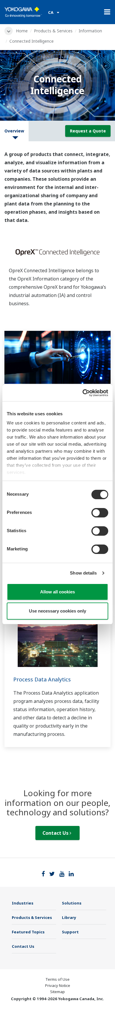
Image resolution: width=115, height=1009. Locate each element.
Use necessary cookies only (57, 610)
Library (69, 917)
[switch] (99, 512)
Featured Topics (28, 932)
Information (90, 31)
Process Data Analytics (42, 679)
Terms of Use (57, 979)
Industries (22, 903)
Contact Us (56, 833)
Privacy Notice (57, 985)
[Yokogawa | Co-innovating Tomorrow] (23, 12)
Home (22, 31)
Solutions (71, 903)
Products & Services (53, 31)
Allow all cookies (57, 591)
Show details (83, 572)
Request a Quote (88, 131)
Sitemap (57, 991)
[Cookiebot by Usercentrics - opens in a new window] (82, 393)
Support (70, 932)
